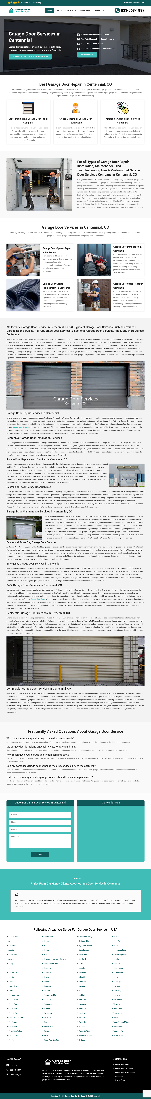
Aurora (11, 959)
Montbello (82, 1022)
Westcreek (117, 1026)
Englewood (48, 981)
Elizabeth (47, 972)
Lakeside (82, 977)
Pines (115, 945)
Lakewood (82, 981)
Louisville (82, 1008)
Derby (46, 954)
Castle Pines (13, 999)
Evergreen (47, 986)
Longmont (82, 1004)
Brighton (11, 981)
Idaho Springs (83, 950)
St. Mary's (117, 981)
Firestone (47, 999)
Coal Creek (12, 1022)
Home (49, 10)
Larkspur (81, 986)
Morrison (81, 1026)
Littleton (81, 990)
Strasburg (117, 990)
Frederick (47, 1017)
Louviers (81, 1013)
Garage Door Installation (124, 1068)
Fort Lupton (48, 1004)
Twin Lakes (117, 1013)
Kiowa (80, 963)
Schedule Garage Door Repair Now (30, 56)
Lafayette (82, 972)
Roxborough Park (120, 954)
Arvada (11, 950)
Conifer (11, 1040)
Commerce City (14, 1035)
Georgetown (48, 1026)
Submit (40, 854)
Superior (116, 995)
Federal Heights (50, 995)
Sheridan (116, 963)
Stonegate (117, 986)
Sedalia (116, 959)
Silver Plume (118, 972)
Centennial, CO (139, 2)
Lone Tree (82, 999)
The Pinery (117, 999)
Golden (46, 1035)
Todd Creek (117, 1008)
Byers (10, 990)
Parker (116, 936)
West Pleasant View (121, 1022)
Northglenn (82, 1040)
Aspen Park (12, 954)
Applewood (12, 945)
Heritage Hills (83, 941)
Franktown (48, 1013)
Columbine (12, 1026)
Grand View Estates (51, 1040)
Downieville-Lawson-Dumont (55, 959)
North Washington (85, 1035)
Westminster (118, 1031)
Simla (115, 977)
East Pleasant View (51, 963)
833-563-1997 (133, 10)
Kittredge (82, 968)
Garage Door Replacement (125, 1072)
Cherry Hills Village (15, 1017)
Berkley (11, 968)
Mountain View (84, 1031)
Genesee (47, 1022)
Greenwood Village (85, 936)
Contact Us (99, 10)
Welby (115, 1017)
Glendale (47, 1031)
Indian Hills (82, 954)
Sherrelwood (118, 968)
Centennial (12, 1008)
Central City (12, 1013)
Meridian (81, 1017)
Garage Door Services (65, 10)
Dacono (46, 941)
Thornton (116, 1004)
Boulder (11, 977)
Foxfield (47, 1008)
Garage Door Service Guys (75, 1096)
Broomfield (12, 986)
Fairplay (47, 990)
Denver (46, 950)
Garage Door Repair (122, 1064)
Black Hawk (13, 972)
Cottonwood (48, 936)
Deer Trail (47, 945)
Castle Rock (13, 1004)
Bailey (10, 963)
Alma (10, 941)
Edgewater (48, 968)
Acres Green (13, 936)
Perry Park (117, 941)
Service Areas (84, 10)
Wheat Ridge (118, 1035)
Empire (46, 977)
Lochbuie (82, 995)
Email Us (13, 1065)
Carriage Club (13, 995)
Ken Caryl (82, 959)
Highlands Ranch (85, 945)
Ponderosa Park (119, 950)
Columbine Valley (15, 1031)
